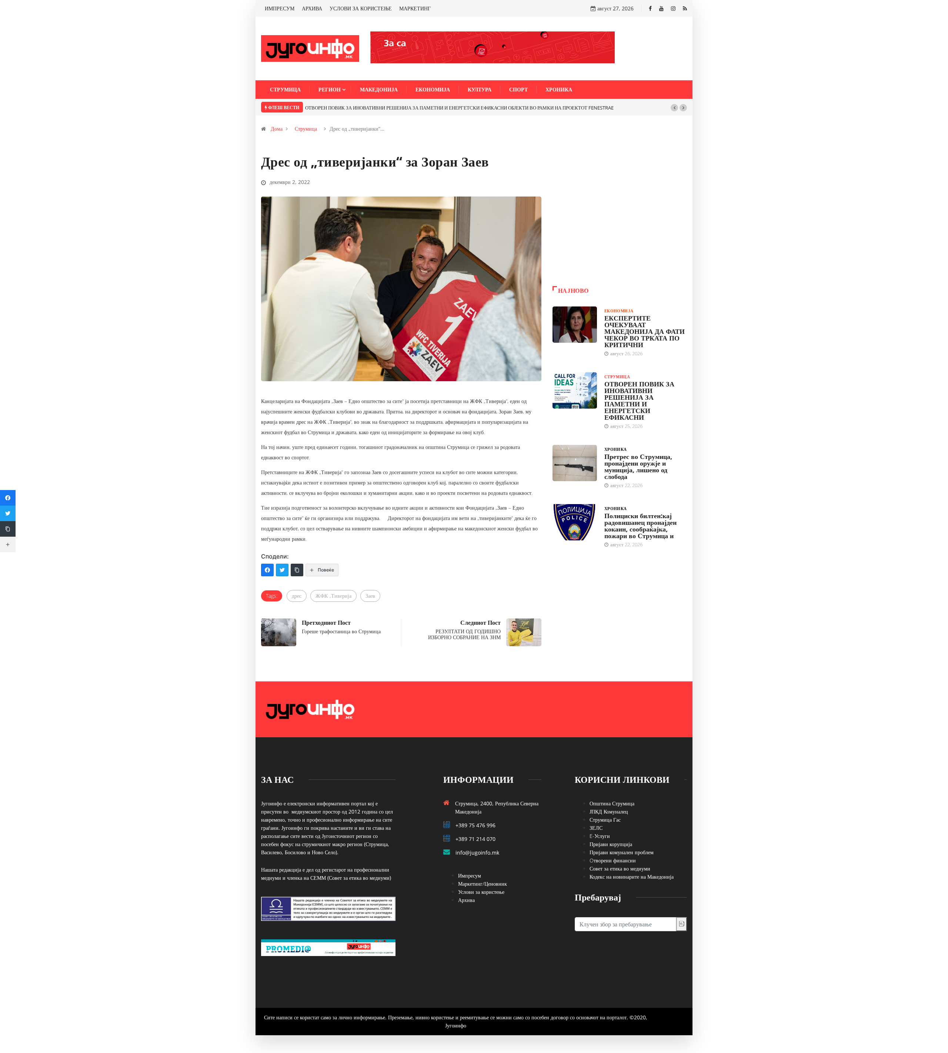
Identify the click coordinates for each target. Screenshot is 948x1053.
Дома (277, 128)
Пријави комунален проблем (622, 852)
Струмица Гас (605, 819)
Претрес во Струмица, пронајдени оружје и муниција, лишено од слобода (638, 466)
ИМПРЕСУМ (279, 8)
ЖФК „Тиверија (333, 595)
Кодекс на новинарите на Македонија (632, 876)
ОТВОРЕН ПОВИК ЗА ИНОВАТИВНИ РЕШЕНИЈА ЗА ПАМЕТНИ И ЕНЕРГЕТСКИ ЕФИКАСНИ (639, 400)
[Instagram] (673, 8)
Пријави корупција (611, 844)
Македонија (379, 89)
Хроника (558, 89)
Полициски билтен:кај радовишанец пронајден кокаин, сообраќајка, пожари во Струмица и (640, 525)
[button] (674, 107)
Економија (432, 89)
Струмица (285, 89)
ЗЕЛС (596, 827)
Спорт (518, 89)
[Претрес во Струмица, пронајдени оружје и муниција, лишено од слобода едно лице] (575, 463)
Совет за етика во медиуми (620, 868)
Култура (479, 89)
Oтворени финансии (613, 860)
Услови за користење (481, 891)
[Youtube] (661, 8)
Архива (466, 899)
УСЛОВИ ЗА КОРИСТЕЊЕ (361, 8)
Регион (329, 89)
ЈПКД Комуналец (609, 811)
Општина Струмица (612, 803)
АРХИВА (312, 8)
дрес (296, 595)
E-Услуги (600, 835)
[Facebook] (650, 8)
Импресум (469, 875)
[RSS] (685, 8)
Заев (370, 595)
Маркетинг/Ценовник (482, 883)
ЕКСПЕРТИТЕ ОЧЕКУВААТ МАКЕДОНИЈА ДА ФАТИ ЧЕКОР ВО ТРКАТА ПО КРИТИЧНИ (644, 331)
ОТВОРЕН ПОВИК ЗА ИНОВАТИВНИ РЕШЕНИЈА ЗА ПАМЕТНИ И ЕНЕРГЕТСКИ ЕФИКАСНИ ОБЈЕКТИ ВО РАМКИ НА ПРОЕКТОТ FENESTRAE (459, 107)
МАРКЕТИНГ (415, 8)
